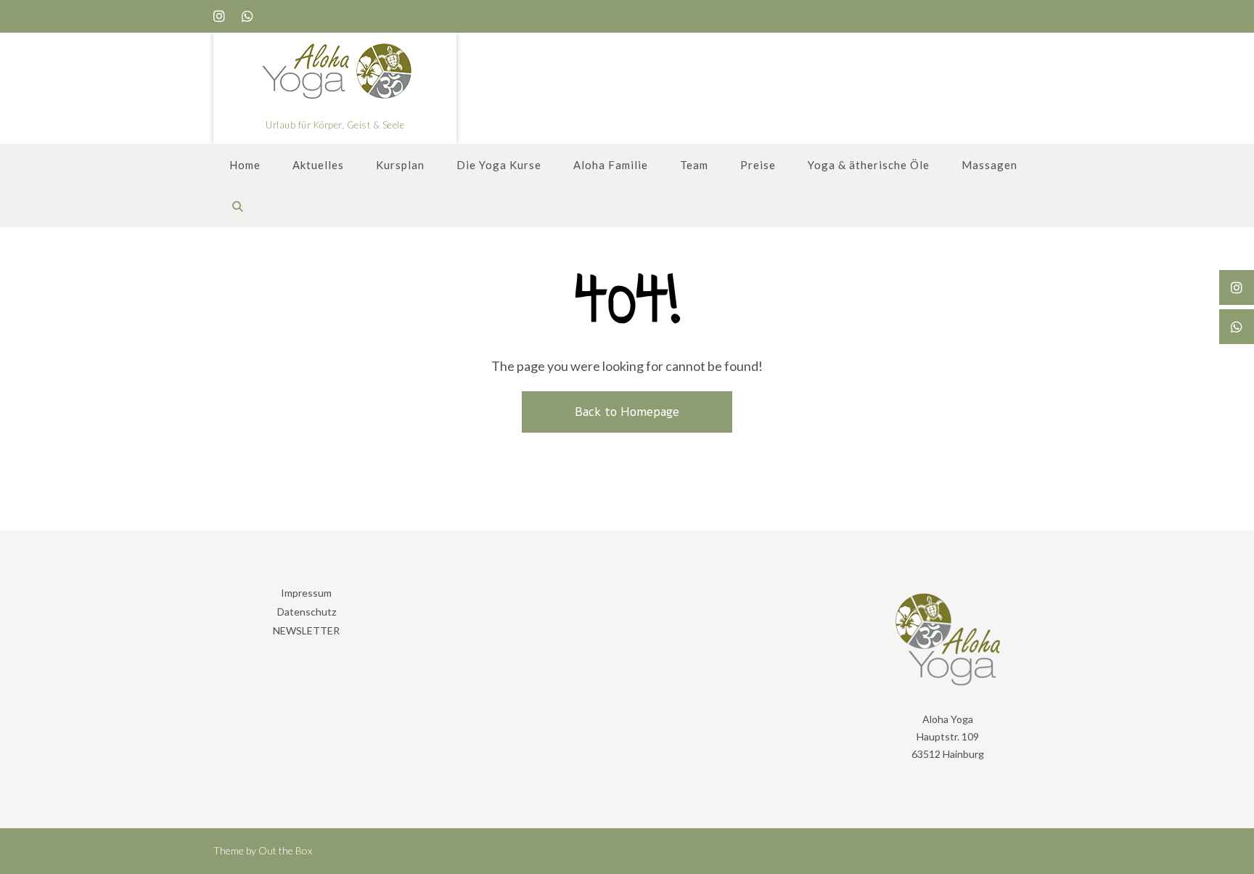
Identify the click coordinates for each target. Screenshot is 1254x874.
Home (245, 164)
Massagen (989, 164)
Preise (758, 164)
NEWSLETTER (306, 630)
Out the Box (285, 850)
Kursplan (400, 164)
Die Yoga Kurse (498, 164)
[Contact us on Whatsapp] (247, 16)
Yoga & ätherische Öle (869, 164)
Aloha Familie (610, 164)
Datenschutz (306, 611)
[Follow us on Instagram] (219, 16)
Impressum (306, 593)
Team (694, 164)
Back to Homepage (627, 412)
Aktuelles (318, 164)
